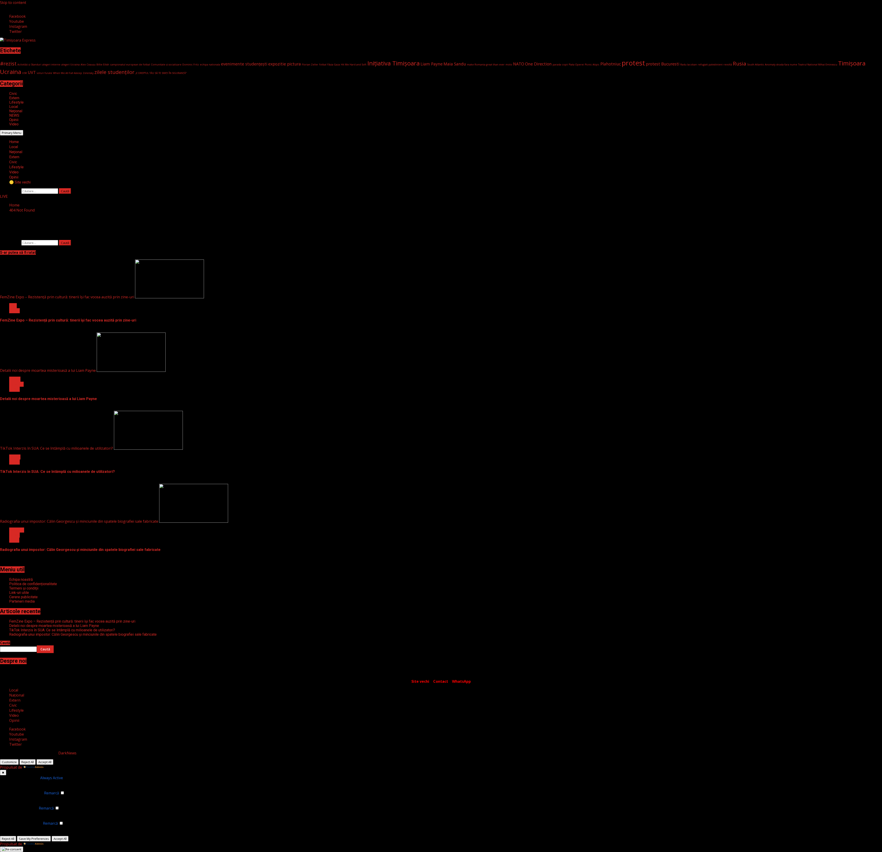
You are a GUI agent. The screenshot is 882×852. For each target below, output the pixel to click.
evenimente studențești (244, 64)
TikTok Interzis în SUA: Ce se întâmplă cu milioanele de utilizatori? (56, 448)
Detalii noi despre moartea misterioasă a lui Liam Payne (48, 370)
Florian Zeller (310, 64)
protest (633, 63)
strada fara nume (786, 64)
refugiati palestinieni (710, 64)
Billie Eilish (102, 64)
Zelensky (88, 73)
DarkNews (67, 753)
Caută (5, 643)
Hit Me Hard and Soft (353, 64)
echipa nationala (210, 64)
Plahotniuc (610, 64)
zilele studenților (114, 72)
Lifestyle (16, 102)
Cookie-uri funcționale (24, 793)
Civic (13, 93)
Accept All (44, 762)
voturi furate (44, 73)
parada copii (560, 64)
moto (509, 64)
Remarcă (51, 793)
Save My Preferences (34, 839)
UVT (32, 72)
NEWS (14, 115)
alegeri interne (51, 64)
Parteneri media (22, 601)
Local (13, 106)
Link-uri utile (19, 592)
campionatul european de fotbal (130, 64)
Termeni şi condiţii (23, 588)
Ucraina (10, 72)
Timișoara (851, 63)
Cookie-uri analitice (21, 808)
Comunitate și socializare (166, 64)
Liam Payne (432, 64)
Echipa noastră (21, 579)
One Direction (538, 64)
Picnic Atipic (592, 64)
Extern (14, 98)
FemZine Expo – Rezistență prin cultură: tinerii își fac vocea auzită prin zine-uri (67, 296)
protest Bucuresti (662, 64)
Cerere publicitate (23, 597)
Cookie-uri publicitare (23, 823)
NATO (518, 64)
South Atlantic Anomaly (761, 64)
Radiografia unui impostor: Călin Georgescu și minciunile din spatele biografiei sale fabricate (79, 521)
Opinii (13, 120)
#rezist (8, 63)
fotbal (322, 64)
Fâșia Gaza (333, 64)
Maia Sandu (455, 64)
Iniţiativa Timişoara (393, 63)
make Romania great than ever (486, 64)
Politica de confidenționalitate (33, 584)
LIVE (4, 196)
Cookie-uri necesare (22, 777)
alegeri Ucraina (70, 64)
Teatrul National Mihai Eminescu (817, 64)
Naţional (15, 111)
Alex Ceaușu (88, 64)
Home (14, 142)
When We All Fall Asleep (67, 73)
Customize (9, 762)
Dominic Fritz (190, 64)
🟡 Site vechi (20, 182)
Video (14, 124)
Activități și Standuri (29, 64)
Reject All (27, 762)
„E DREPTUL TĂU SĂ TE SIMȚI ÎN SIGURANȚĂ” (161, 73)
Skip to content (13, 2)
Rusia (739, 63)
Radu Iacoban (688, 64)
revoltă (728, 64)
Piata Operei (576, 64)
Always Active (51, 777)
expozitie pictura (284, 64)
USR (24, 73)
